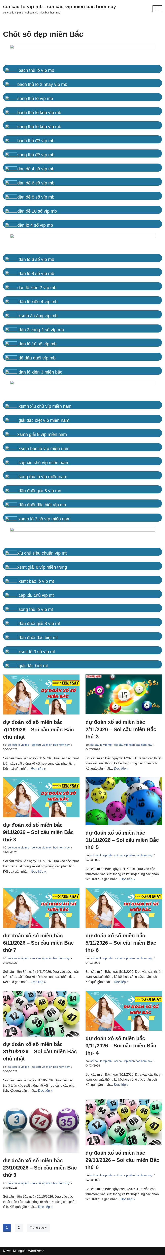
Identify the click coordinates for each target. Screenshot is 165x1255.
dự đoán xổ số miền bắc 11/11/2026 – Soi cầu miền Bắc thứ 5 (122, 840)
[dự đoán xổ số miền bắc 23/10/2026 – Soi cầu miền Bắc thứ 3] (41, 1126)
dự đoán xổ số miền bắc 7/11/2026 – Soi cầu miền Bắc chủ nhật (38, 729)
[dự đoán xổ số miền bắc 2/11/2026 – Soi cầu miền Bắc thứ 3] (124, 694)
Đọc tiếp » (38, 768)
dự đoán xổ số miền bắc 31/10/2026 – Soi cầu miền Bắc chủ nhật (40, 1051)
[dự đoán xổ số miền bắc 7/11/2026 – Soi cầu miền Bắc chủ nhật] (41, 694)
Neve (7, 1251)
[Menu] (157, 8)
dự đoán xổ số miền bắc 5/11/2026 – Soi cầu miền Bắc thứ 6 (121, 943)
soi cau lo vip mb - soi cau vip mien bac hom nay (39, 744)
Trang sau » (38, 1227)
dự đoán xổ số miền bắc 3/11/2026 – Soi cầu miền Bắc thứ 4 (121, 1045)
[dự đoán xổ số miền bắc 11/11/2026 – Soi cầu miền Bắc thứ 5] (124, 801)
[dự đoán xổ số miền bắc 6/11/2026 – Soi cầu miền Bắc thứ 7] (41, 908)
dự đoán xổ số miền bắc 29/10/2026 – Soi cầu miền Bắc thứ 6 (122, 1160)
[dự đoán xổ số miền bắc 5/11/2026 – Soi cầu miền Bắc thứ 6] (124, 908)
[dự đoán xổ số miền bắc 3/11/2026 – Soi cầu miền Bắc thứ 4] (124, 1011)
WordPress (36, 1251)
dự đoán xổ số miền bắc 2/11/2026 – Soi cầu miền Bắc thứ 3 (121, 729)
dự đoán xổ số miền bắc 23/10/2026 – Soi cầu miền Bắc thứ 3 (40, 1167)
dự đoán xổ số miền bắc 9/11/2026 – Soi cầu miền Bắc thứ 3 (38, 832)
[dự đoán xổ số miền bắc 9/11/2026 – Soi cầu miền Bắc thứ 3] (41, 797)
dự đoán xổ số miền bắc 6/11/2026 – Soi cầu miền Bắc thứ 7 (38, 943)
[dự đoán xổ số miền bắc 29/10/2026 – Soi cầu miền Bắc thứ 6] (124, 1122)
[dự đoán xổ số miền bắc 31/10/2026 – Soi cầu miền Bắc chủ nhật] (41, 1014)
